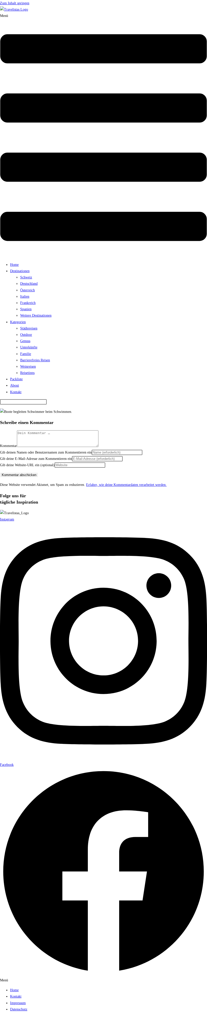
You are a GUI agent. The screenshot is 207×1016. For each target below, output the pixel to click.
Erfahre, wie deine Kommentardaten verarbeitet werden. (126, 485)
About (14, 385)
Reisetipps (27, 373)
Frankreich (28, 303)
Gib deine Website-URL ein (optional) (27, 465)
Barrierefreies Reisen (35, 360)
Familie (25, 354)
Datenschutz (18, 1009)
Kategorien (18, 322)
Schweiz (26, 277)
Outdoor (26, 335)
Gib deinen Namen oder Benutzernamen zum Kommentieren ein (46, 452)
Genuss (25, 341)
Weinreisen (28, 366)
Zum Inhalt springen (14, 3)
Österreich (27, 290)
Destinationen (20, 271)
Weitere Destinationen (35, 315)
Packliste (16, 379)
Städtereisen (28, 328)
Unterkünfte (28, 347)
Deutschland (29, 284)
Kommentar (8, 446)
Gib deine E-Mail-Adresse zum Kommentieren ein (36, 459)
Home (14, 265)
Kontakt (15, 392)
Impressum (18, 1003)
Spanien (26, 309)
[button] (103, 135)
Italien (24, 296)
